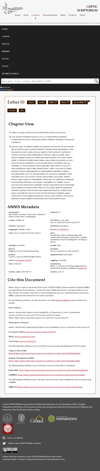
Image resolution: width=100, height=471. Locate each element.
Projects (73, 15)
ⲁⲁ (48, 160)
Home (17, 15)
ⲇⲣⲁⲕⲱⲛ (61, 160)
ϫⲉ (29, 152)
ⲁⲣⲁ (31, 152)
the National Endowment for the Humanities (53, 404)
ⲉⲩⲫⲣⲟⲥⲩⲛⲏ (20, 187)
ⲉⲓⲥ (24, 139)
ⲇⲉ (17, 132)
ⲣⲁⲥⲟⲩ (16, 154)
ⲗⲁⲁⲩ (49, 154)
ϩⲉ (59, 154)
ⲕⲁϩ (53, 132)
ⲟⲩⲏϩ (51, 198)
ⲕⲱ (51, 149)
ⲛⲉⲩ (55, 146)
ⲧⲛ (31, 168)
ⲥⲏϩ (34, 139)
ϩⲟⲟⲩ (61, 176)
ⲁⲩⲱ (13, 136)
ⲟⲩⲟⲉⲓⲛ (42, 157)
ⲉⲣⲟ (29, 154)
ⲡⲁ (57, 160)
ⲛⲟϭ (59, 146)
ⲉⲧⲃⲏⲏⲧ (59, 195)
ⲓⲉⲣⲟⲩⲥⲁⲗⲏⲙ (60, 198)
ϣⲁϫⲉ (40, 154)
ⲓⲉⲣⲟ (29, 157)
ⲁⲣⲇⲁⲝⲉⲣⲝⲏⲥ (44, 146)
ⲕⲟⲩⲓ (68, 154)
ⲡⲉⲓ (37, 184)
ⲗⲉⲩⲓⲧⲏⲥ (36, 193)
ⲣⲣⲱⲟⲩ (52, 139)
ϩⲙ (38, 139)
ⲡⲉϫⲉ (13, 152)
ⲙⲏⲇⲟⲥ (71, 139)
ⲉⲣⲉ (18, 149)
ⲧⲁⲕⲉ (57, 163)
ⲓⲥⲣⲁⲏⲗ (33, 165)
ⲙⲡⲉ (45, 154)
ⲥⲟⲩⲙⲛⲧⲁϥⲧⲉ (17, 184)
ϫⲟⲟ (52, 195)
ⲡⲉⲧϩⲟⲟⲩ (45, 168)
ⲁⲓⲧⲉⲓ (41, 136)
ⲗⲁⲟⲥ (23, 168)
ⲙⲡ (43, 171)
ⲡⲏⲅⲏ (15, 157)
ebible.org (82, 268)
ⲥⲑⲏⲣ (14, 160)
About (82, 15)
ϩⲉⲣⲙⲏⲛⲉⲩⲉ (16, 198)
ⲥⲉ (32, 139)
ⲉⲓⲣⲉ (70, 168)
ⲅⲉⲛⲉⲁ (52, 187)
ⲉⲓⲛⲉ (68, 193)
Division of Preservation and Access (30, 407)
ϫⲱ (70, 190)
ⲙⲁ (32, 146)
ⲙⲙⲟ (34, 149)
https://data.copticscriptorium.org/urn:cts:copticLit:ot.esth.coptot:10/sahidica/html (44, 353)
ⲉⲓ (27, 176)
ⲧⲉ (18, 160)
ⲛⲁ (14, 168)
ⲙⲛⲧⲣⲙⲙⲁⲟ (54, 136)
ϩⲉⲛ (13, 171)
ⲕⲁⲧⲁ (48, 187)
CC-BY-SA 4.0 (63, 229)
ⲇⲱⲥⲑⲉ (63, 190)
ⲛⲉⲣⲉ (37, 157)
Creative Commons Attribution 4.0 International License (41, 459)
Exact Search (7, 90)
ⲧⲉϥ (40, 132)
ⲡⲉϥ (27, 136)
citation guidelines (62, 300)
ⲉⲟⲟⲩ (65, 136)
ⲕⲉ (54, 173)
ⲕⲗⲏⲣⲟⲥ (21, 173)
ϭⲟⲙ (20, 136)
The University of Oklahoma (77, 407)
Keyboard (6, 87)
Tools (26, 15)
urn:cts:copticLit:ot (27, 341)
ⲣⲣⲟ (14, 132)
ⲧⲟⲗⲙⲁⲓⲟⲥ (34, 190)
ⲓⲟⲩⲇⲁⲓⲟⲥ (25, 149)
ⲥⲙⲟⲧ (42, 149)
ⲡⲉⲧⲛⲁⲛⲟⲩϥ (33, 136)
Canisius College (33, 410)
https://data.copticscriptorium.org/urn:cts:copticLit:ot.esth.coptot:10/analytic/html (44, 361)
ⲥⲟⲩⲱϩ (45, 163)
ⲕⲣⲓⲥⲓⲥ (67, 176)
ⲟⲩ (27, 132)
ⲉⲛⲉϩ (60, 187)
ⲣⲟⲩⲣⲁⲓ (41, 195)
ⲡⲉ (62, 146)
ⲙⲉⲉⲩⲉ (17, 142)
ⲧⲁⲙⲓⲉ (15, 173)
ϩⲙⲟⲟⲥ (36, 160)
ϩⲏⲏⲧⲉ (28, 139)
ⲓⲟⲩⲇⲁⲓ (67, 163)
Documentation (50, 15)
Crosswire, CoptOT (24, 260)
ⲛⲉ (37, 182)
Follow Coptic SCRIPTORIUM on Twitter (24, 443)
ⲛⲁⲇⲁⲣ (67, 182)
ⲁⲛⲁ (38, 152)
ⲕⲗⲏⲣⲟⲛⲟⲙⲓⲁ (26, 182)
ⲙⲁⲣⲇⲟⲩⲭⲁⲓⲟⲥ (17, 146)
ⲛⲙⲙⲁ (41, 160)
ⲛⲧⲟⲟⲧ (49, 152)
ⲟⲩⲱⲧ (40, 176)
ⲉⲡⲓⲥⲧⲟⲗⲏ (32, 132)
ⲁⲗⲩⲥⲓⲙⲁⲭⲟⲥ (68, 195)
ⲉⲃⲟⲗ (63, 154)
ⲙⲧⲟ (16, 179)
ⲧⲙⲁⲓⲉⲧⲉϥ (17, 182)
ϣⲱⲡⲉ (43, 152)
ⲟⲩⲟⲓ (15, 149)
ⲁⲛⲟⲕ (13, 163)
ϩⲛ (38, 132)
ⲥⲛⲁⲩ (71, 160)
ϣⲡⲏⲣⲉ (34, 171)
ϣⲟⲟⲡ (47, 157)
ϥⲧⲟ (25, 190)
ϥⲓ (29, 168)
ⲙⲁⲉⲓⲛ (23, 171)
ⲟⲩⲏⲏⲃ (21, 193)
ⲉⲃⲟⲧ (61, 182)
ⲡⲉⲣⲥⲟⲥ (61, 139)
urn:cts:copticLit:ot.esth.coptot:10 (41, 332)
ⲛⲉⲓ (37, 154)
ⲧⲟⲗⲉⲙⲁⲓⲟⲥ (51, 193)
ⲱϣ (44, 165)
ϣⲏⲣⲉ (62, 193)
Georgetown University (55, 407)
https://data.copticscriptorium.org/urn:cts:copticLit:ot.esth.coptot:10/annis (50, 387)
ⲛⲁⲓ (39, 171)
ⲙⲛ (56, 132)
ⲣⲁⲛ (61, 163)
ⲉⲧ (23, 195)
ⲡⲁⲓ (24, 165)
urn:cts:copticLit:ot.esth (24, 337)
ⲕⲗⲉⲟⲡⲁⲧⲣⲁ (55, 190)
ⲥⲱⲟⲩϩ (56, 184)
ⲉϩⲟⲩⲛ (50, 163)
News (63, 15)
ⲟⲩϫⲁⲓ (67, 165)
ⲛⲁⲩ (25, 154)
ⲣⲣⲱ (53, 160)
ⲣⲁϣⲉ (72, 184)
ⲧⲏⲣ (70, 149)
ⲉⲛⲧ (35, 152)
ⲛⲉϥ (48, 149)
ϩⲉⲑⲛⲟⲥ (65, 149)
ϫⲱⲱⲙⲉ (43, 139)
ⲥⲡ (23, 190)
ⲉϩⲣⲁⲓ (53, 165)
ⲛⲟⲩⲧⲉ (59, 152)
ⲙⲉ (30, 149)
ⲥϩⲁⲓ (23, 132)
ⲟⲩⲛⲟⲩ (33, 176)
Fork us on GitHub (15, 438)
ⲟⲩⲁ (31, 173)
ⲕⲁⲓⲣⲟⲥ (50, 176)
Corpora (36, 15)
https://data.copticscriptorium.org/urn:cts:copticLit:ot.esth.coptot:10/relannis (51, 375)
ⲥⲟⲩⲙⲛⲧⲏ (30, 184)
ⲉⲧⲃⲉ (34, 154)
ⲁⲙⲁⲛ (23, 163)
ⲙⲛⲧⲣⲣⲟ (45, 132)
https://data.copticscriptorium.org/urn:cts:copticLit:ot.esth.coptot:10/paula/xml (53, 370)
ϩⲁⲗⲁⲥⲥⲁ (62, 132)
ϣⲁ (57, 187)
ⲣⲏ (55, 157)
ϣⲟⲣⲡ (31, 195)
